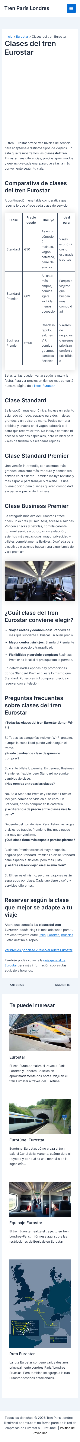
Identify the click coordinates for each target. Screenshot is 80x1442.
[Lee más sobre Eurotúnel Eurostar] (39, 1116)
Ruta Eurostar (22, 1353)
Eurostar (17, 1057)
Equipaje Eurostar (25, 1222)
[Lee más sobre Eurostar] (39, 1032)
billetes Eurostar (43, 386)
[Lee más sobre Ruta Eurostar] (39, 1303)
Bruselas (67, 935)
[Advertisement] (40, 100)
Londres (53, 935)
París (42, 935)
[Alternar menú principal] (71, 8)
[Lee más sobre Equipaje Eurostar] (39, 1199)
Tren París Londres (26, 8)
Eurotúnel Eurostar (26, 1140)
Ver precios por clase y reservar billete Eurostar (38, 950)
